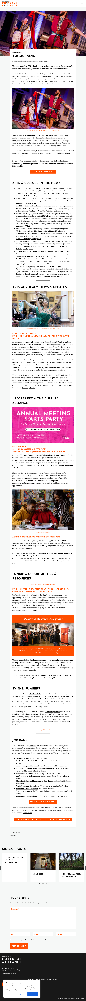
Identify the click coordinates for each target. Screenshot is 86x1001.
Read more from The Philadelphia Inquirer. (46, 211)
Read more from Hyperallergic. (48, 266)
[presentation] (43, 861)
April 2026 (38, 874)
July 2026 (15, 834)
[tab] (39, 883)
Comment (14, 909)
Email (36, 934)
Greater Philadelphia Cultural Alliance (26, 61)
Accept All (33, 994)
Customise (11, 994)
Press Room (40, 979)
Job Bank (32, 745)
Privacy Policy (53, 979)
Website (60, 934)
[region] (21, 989)
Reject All (22, 994)
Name (13, 934)
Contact (30, 979)
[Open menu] (82, 3)
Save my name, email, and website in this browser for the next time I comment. (38, 940)
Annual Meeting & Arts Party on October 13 (39, 81)
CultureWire (17, 52)
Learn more (27, 813)
